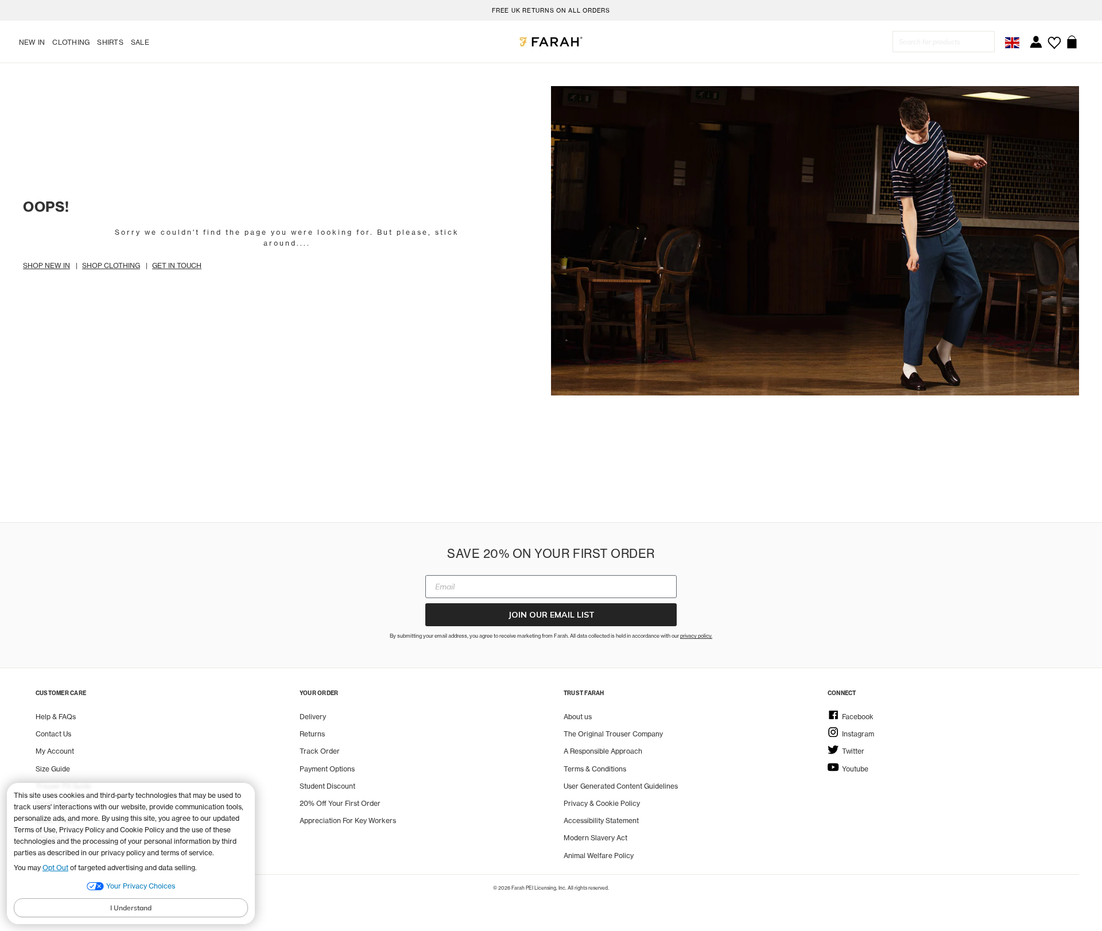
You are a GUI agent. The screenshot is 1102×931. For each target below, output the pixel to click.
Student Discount (327, 786)
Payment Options (327, 769)
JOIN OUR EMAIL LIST (551, 615)
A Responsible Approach (603, 751)
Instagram (858, 734)
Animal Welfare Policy (599, 855)
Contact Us (53, 734)
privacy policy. (696, 636)
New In (32, 42)
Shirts (110, 42)
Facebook (858, 716)
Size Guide (53, 769)
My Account (55, 751)
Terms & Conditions (595, 769)
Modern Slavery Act (595, 837)
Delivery (313, 716)
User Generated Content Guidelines (621, 786)
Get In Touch (176, 265)
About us (578, 716)
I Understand (131, 907)
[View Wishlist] (1054, 38)
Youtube (855, 769)
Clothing (71, 42)
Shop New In (46, 265)
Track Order (320, 751)
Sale (140, 42)
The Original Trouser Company (613, 734)
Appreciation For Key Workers (348, 820)
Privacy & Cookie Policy (602, 803)
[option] (551, 10)
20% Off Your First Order (340, 803)
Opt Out (55, 867)
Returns (312, 734)
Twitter (853, 751)
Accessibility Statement (601, 820)
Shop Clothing (111, 265)
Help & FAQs (56, 716)
